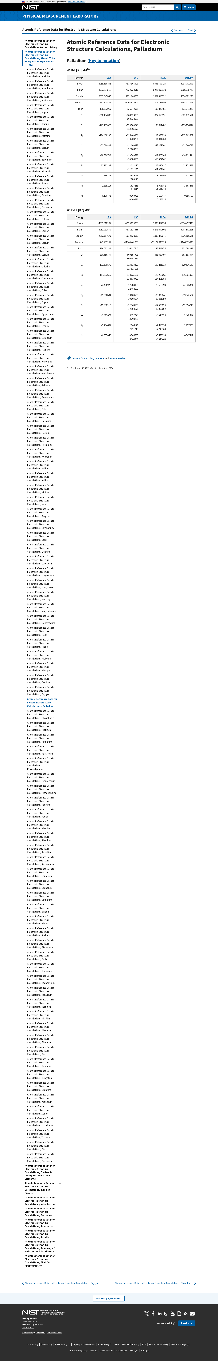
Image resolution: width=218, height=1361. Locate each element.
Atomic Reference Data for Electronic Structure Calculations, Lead (41, 536)
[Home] (30, 7)
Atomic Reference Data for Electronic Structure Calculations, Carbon (41, 227)
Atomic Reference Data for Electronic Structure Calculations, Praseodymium (41, 764)
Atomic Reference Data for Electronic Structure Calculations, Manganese (41, 584)
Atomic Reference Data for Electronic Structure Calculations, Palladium (42, 702)
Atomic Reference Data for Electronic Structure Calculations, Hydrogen (41, 453)
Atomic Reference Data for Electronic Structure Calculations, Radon (41, 813)
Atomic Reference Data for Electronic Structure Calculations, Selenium (41, 896)
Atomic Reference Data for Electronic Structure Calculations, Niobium (41, 655)
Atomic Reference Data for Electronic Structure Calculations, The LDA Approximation (40, 1260)
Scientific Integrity (179, 1344)
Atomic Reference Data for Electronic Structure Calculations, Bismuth (41, 168)
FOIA (144, 1344)
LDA (109, 77)
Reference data (117, 358)
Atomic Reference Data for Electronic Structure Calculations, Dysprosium (41, 310)
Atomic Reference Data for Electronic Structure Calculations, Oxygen (41, 690)
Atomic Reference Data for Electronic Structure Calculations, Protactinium (41, 789)
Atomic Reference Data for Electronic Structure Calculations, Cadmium (41, 203)
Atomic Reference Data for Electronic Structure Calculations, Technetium (41, 979)
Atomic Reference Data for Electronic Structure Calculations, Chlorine (41, 263)
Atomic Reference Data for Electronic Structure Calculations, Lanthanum (41, 524)
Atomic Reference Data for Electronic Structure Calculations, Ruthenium (41, 860)
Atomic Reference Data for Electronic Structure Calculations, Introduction (40, 1201)
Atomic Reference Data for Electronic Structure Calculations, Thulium (41, 1039)
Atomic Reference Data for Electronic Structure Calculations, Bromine (41, 192)
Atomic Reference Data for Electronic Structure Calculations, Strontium (41, 944)
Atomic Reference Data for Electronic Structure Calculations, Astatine (41, 132)
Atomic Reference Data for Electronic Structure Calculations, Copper (41, 298)
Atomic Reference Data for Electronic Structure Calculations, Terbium (41, 1003)
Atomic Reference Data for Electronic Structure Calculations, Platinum (41, 726)
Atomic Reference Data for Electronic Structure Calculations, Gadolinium (41, 370)
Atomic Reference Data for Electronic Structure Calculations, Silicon (41, 908)
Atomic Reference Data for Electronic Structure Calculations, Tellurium (41, 991)
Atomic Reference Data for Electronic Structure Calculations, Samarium (41, 872)
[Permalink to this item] (123, 60)
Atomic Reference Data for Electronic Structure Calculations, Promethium (41, 777)
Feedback (186, 1323)
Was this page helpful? (109, 1298)
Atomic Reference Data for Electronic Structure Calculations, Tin (41, 1050)
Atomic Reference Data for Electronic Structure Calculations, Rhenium (41, 825)
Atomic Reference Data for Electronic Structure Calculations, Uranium (41, 1086)
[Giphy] (179, 1313)
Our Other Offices (54, 1332)
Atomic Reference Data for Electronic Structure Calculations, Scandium (41, 884)
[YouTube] (173, 1313)
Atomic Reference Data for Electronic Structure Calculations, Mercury (41, 595)
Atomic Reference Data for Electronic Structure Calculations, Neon (41, 631)
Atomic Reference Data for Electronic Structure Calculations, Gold (41, 405)
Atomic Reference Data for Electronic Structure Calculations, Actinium (41, 73)
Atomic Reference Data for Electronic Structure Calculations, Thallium (41, 1015)
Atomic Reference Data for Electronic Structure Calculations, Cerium (41, 239)
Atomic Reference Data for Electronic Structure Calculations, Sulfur (41, 955)
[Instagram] (166, 1313)
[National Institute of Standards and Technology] (43, 1312)
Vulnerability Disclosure (108, 1344)
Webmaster (27, 1332)
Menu (190, 7)
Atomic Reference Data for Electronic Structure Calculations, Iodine (41, 477)
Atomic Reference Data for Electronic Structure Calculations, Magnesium (41, 572)
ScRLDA (189, 77)
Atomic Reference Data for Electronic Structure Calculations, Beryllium (41, 156)
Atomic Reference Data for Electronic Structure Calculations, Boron (41, 180)
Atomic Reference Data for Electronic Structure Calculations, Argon (41, 108)
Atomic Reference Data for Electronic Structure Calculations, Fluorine (41, 346)
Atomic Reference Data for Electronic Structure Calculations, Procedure (40, 1212)
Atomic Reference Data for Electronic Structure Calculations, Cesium (41, 251)
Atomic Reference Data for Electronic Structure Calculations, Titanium (41, 1062)
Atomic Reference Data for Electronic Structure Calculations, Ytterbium (41, 1122)
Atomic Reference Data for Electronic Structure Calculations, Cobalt (41, 287)
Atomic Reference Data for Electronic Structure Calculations (69, 29)
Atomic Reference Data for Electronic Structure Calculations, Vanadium (41, 1098)
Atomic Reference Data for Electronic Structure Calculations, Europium (41, 334)
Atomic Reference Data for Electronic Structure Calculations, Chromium (41, 275)
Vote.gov (145, 1350)
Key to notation (104, 60)
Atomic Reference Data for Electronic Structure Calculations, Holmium (41, 441)
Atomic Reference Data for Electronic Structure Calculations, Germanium (41, 393)
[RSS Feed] (186, 1313)
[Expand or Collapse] (59, 51)
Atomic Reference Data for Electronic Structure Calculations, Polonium (41, 738)
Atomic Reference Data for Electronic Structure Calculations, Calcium (41, 215)
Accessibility (46, 1344)
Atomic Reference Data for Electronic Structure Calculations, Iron (41, 500)
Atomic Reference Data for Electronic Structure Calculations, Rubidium (41, 848)
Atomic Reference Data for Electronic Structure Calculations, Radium (41, 801)
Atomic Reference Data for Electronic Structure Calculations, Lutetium (41, 560)
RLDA (163, 77)
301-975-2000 (28, 1327)
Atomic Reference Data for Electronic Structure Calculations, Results (40, 1234)
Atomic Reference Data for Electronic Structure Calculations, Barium (41, 144)
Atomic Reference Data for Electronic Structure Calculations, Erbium (41, 322)
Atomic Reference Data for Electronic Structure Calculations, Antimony (41, 96)
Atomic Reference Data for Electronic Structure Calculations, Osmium (41, 679)
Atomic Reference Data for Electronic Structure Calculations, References (40, 1223)
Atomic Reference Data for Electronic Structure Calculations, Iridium (41, 489)
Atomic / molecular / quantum (89, 358)
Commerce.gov (106, 1350)
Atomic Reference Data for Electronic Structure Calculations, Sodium (41, 932)
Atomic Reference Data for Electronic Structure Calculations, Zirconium (41, 1157)
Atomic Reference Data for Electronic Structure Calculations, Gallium (41, 382)
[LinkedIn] (159, 1313)
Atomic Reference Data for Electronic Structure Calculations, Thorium (41, 1027)
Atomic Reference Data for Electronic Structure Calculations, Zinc (41, 1145)
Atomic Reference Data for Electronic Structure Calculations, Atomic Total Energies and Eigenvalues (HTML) (40, 58)
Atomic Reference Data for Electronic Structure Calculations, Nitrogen (41, 667)
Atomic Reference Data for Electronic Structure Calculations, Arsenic (41, 120)
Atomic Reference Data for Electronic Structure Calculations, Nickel (41, 643)
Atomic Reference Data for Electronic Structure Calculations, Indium (41, 465)
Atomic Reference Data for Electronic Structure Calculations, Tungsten (41, 1074)
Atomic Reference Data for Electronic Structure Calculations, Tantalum (41, 967)
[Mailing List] (192, 1313)
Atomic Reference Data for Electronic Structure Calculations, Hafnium (41, 417)
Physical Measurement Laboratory (60, 16)
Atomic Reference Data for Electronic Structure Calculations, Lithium (41, 548)
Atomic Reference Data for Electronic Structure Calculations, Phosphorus (41, 714)
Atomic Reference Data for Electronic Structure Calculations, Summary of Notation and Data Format (40, 1246)
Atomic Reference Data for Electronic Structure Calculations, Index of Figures (40, 1188)
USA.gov (134, 1350)
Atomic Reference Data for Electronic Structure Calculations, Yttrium (41, 1134)
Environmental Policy (158, 1344)
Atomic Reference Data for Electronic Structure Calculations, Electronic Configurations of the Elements (40, 1172)
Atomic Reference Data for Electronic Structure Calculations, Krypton (41, 512)
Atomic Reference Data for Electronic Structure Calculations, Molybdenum (41, 607)
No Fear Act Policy (130, 1344)
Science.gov (121, 1350)
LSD (136, 77)
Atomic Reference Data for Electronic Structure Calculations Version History (41, 44)
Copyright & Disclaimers (84, 1344)
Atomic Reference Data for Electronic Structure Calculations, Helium (41, 429)
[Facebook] (153, 1313)
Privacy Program (62, 1344)
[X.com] (146, 1313)
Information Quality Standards (83, 1350)
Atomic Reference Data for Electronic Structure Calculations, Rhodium (41, 837)
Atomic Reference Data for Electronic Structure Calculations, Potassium (41, 750)
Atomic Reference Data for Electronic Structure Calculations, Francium (41, 358)
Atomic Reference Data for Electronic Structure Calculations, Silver (41, 920)
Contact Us (40, 1332)
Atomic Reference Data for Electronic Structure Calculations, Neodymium (41, 619)
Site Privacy (32, 1344)
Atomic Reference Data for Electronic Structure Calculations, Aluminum (41, 85)
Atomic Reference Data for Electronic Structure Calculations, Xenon (41, 1110)
